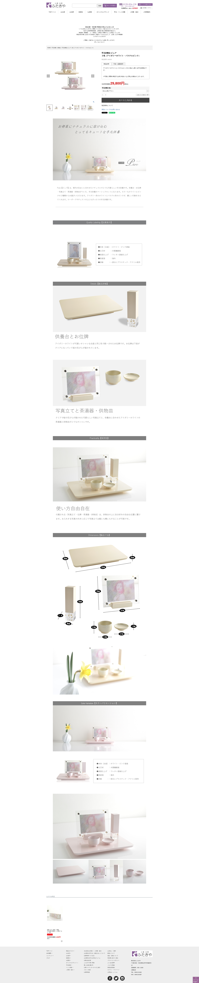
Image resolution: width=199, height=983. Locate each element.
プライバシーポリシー (113, 960)
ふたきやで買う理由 (89, 962)
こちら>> (102, 42)
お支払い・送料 (112, 951)
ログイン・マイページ (113, 969)
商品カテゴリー (70, 951)
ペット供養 (69, 967)
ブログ (48, 958)
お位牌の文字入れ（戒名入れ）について (94, 953)
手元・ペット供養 (119, 12)
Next (92, 76)
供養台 (59, 47)
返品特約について (107, 105)
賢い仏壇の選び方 (88, 965)
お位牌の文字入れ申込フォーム (92, 958)
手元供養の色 (107, 88)
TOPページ (52, 12)
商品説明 (106, 64)
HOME (49, 47)
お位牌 (72, 12)
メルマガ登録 (111, 965)
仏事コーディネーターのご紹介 (92, 967)
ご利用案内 (146, 12)
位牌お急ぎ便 (87, 960)
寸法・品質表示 (118, 64)
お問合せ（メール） (113, 972)
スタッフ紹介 (87, 969)
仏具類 (90, 12)
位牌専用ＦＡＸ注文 (89, 955)
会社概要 (48, 953)
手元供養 (54, 47)
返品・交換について (113, 955)
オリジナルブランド (103, 12)
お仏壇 (63, 12)
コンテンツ (49, 955)
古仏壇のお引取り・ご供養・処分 (92, 951)
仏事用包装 (87, 972)
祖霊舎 (81, 12)
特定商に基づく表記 (113, 958)
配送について (111, 953)
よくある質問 (111, 962)
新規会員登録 (111, 967)
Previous (48, 76)
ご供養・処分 (134, 12)
